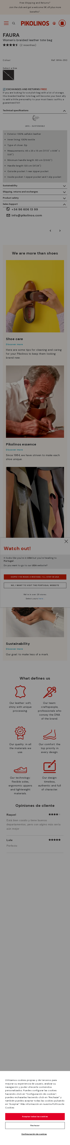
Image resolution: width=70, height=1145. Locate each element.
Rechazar (35, 1125)
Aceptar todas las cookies (35, 1116)
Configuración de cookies (34, 1134)
